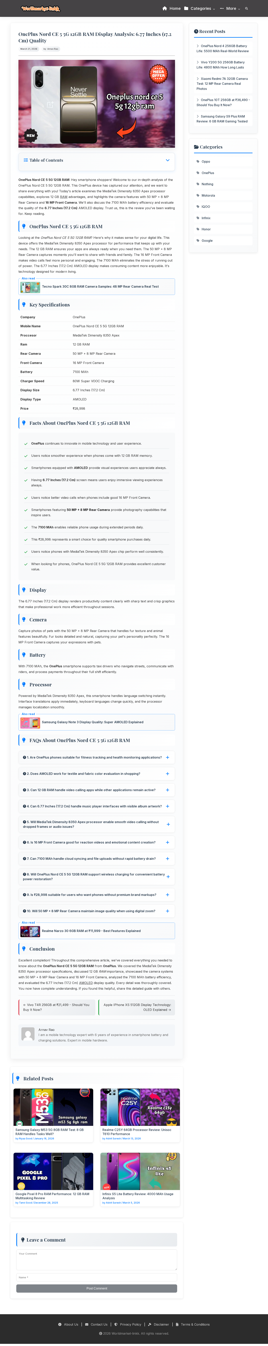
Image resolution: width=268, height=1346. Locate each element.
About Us (70, 1324)
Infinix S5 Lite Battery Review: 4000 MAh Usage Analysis (137, 1196)
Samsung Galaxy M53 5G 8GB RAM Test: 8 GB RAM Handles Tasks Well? (49, 1132)
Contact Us (99, 1324)
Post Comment (97, 1288)
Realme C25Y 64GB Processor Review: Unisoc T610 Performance (136, 1132)
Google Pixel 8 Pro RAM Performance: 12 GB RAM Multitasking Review (52, 1196)
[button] (97, 160)
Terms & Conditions (195, 1324)
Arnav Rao (52, 48)
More (231, 8)
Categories (201, 8)
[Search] (246, 8)
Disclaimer (161, 1324)
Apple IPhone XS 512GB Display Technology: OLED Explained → (137, 1007)
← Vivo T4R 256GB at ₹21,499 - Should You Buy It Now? (56, 1007)
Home (175, 8)
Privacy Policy (130, 1324)
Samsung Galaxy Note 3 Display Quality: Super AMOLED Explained (92, 722)
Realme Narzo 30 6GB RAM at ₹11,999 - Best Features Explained (91, 931)
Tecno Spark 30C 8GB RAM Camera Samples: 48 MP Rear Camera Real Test (100, 286)
